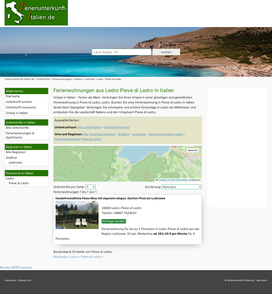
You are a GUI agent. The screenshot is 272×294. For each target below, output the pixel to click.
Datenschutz (24, 280)
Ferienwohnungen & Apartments (20, 135)
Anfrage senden (114, 221)
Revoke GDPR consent (16, 267)
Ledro (10, 178)
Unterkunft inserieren (21, 107)
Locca (74, 257)
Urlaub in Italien (17, 113)
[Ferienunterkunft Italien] (36, 24)
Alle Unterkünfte (17, 127)
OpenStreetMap (178, 179)
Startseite (13, 96)
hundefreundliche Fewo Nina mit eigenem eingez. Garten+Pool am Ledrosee (110, 198)
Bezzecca (60, 257)
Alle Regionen (15, 152)
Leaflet (162, 179)
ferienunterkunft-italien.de (240, 280)
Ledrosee (15, 162)
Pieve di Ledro (19, 183)
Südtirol (11, 158)
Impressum (10, 280)
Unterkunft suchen (19, 102)
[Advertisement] (237, 147)
